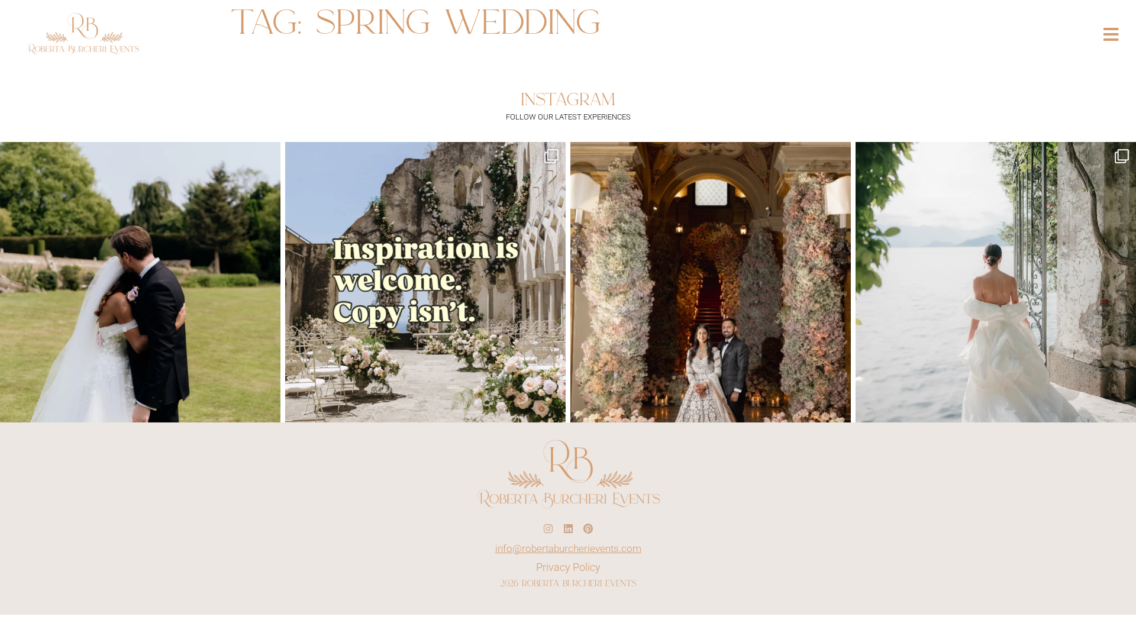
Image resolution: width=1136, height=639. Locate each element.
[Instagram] (548, 529)
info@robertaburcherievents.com (568, 548)
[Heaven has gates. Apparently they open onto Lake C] (996, 282)
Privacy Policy (568, 567)
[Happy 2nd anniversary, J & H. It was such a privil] (710, 282)
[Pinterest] (588, 529)
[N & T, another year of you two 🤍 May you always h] (140, 282)
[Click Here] (1111, 34)
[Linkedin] (568, 529)
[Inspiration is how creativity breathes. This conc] (425, 282)
